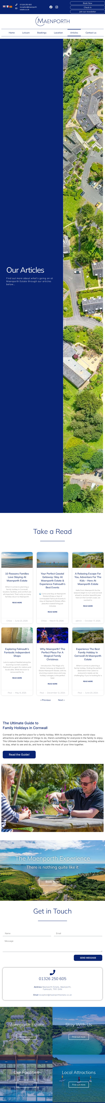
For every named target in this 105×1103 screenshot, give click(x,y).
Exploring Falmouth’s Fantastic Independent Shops (17, 652)
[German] (10, 6)
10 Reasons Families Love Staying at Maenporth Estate (17, 577)
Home (12, 32)
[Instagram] (56, 7)
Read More (17, 603)
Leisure (26, 32)
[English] (4, 6)
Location (58, 32)
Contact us (91, 32)
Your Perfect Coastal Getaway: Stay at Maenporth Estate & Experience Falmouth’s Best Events (52, 580)
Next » (61, 700)
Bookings (41, 32)
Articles (74, 32)
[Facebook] (50, 7)
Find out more (78, 1084)
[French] (7, 6)
